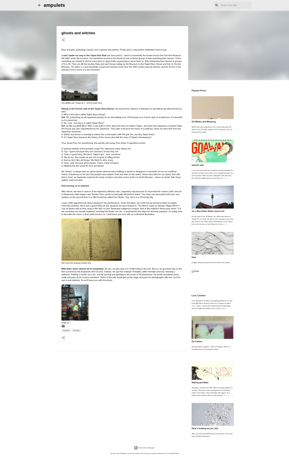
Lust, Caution (199, 295)
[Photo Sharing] (79, 100)
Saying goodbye (200, 382)
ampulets (54, 5)
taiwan (66, 331)
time (194, 257)
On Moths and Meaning (204, 121)
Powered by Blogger (146, 448)
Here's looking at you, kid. (205, 428)
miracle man (198, 165)
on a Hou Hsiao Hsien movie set (208, 211)
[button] (63, 40)
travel (76, 331)
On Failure (197, 341)
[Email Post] (63, 327)
